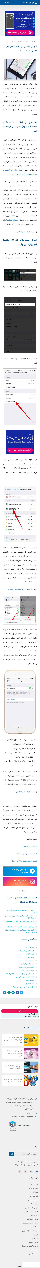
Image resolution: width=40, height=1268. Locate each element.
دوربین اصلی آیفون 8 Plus (27, 853)
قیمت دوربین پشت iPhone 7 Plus (23, 861)
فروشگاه (35, 1192)
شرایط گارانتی (33, 1188)
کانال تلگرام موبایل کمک (20, 871)
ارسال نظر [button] (20, 1011)
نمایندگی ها (34, 1184)
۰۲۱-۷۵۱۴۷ (30, 1113)
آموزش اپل (34, 41)
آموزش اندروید (33, 1242)
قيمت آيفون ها (29, 980)
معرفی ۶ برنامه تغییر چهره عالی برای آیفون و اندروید (22, 911)
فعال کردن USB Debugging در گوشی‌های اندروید (13, 1067)
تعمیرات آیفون (33, 1250)
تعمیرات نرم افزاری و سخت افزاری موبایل (17, 41)
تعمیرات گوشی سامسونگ (29, 1246)
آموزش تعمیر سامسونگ (30, 1223)
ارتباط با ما (34, 1204)
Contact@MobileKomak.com (22, 1117)
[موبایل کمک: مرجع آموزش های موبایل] (28, 3)
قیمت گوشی (30, 947)
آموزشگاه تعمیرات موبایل (30, 1230)
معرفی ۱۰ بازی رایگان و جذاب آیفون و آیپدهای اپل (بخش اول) (21, 917)
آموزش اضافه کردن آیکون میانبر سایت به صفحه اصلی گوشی (13, 1080)
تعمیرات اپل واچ (32, 1254)
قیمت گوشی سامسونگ (26, 951)
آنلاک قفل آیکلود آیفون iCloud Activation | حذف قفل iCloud (21, 931)
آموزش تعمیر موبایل (31, 1207)
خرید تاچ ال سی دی (28, 970)
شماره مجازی (30, 984)
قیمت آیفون (30, 954)
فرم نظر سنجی (33, 1238)
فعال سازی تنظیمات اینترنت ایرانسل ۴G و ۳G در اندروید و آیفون (13, 1040)
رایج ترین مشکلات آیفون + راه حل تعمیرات (20, 927)
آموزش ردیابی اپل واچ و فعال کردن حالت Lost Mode (21, 922)
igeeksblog (23, 891)
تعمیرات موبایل (29, 961)
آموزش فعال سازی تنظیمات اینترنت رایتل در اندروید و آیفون (14, 1053)
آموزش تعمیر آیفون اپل (30, 1211)
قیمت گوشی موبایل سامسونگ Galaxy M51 (20, 974)
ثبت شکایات (34, 1196)
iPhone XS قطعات (30, 846)
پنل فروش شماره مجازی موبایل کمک (22, 987)
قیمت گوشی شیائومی (27, 964)
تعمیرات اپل (21, 231)
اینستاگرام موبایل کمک (20, 881)
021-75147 (7, 3)
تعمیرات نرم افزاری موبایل (26, 967)
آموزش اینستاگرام (32, 1219)
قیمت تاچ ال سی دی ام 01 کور (24, 977)
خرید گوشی (30, 957)
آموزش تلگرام (34, 1227)
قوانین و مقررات (33, 1215)
